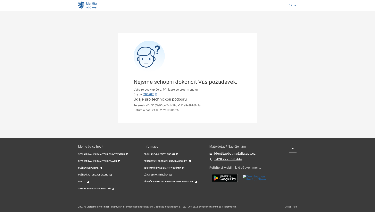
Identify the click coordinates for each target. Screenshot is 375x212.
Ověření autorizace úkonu (93, 175)
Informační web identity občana (162, 168)
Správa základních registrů (94, 188)
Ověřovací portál (88, 168)
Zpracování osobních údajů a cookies (165, 161)
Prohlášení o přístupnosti (159, 154)
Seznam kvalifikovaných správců (97, 161)
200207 (148, 94)
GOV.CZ (82, 181)
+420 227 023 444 (228, 159)
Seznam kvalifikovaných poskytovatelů (101, 154)
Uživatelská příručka (156, 175)
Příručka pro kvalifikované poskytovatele (168, 181)
